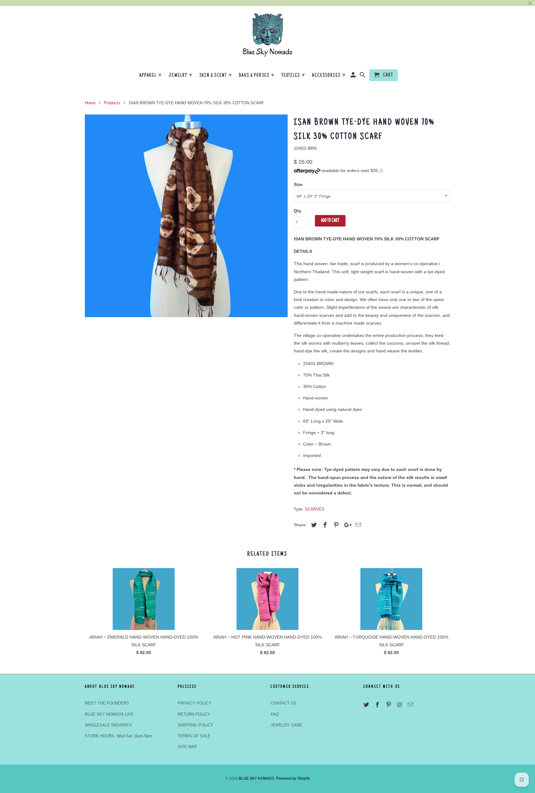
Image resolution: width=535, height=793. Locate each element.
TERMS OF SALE (194, 736)
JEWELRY (181, 75)
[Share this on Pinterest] (335, 525)
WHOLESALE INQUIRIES (108, 725)
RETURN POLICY (194, 714)
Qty (297, 210)
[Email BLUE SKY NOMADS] (411, 705)
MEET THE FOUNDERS (107, 703)
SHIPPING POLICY (195, 725)
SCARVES (314, 509)
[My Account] (353, 76)
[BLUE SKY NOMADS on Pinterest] (389, 705)
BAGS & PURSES (257, 75)
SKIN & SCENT (215, 75)
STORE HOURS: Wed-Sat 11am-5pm (118, 736)
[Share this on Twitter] (313, 525)
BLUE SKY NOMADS (256, 778)
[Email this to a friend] (357, 525)
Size (298, 184)
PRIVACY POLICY (194, 703)
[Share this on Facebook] (324, 525)
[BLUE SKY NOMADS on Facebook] (378, 705)
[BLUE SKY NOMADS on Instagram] (400, 705)
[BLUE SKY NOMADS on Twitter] (366, 705)
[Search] (363, 76)
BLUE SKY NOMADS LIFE (109, 714)
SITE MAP (187, 746)
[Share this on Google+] (346, 525)
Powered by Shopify (293, 778)
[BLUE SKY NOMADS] (267, 37)
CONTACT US (283, 703)
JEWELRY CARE (286, 725)
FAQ (275, 714)
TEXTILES (293, 75)
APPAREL (150, 75)
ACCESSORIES (329, 75)
